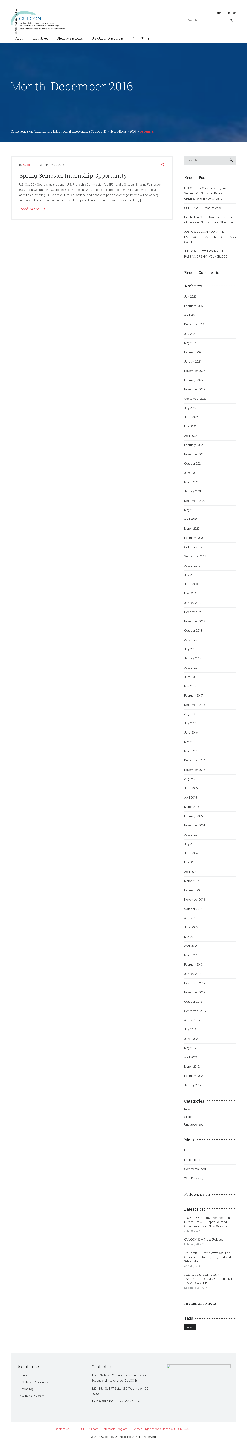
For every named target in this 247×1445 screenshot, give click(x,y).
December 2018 (194, 612)
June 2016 (191, 732)
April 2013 (190, 946)
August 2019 (192, 565)
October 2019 (193, 547)
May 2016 (190, 742)
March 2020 (191, 528)
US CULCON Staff (86, 1429)
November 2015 (194, 769)
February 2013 (193, 964)
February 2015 (193, 816)
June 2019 (191, 584)
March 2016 (191, 751)
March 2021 (191, 482)
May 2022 (190, 426)
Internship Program (31, 1395)
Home (23, 1375)
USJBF (231, 13)
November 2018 (194, 621)
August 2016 (192, 714)
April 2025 (190, 315)
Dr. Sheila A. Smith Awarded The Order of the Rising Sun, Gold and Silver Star (209, 219)
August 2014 (192, 834)
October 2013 (193, 909)
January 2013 (192, 974)
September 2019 (195, 556)
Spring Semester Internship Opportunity (73, 175)
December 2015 (194, 760)
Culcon (27, 165)
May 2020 (190, 510)
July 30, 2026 (192, 1230)
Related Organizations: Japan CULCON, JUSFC (162, 1429)
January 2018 (192, 658)
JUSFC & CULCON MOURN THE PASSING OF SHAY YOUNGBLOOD (205, 254)
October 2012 (193, 1001)
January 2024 (192, 361)
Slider (188, 1117)
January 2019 (192, 603)
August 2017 (192, 667)
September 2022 (195, 398)
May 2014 (190, 862)
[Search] (231, 20)
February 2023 (193, 380)
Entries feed (192, 1159)
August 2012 (192, 1020)
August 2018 (192, 640)
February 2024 (193, 352)
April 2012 (190, 1057)
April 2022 (190, 436)
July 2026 (190, 296)
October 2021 (193, 463)
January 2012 (192, 1085)
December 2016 (194, 705)
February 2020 (193, 538)
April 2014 (190, 872)
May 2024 (190, 343)
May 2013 (190, 936)
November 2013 (194, 899)
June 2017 (191, 677)
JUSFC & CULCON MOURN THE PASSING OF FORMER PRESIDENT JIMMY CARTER (210, 237)
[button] (162, 165)
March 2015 (191, 807)
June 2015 (191, 788)
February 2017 (193, 695)
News (188, 1109)
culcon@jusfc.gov (128, 1401)
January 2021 (192, 491)
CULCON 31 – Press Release (203, 208)
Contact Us (62, 1429)
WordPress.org (194, 1178)
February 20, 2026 (195, 1244)
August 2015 (192, 779)
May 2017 (190, 686)
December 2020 (194, 500)
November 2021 (194, 454)
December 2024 (194, 324)
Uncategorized (194, 1124)
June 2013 (191, 927)
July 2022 (190, 408)
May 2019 (190, 593)
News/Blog (26, 1389)
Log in (188, 1150)
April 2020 (190, 519)
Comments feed (195, 1169)
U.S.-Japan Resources (33, 1382)
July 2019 (190, 575)
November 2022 (194, 389)
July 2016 (190, 723)
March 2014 (191, 881)
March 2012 (191, 1066)
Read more (30, 208)
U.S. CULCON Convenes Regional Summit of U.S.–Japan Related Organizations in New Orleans (205, 193)
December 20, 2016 (51, 165)
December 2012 (194, 983)
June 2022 (191, 417)
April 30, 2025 (192, 1266)
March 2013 (191, 955)
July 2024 (190, 333)
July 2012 (190, 1029)
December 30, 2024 (196, 1287)
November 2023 (194, 371)
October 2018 (193, 630)
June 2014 (191, 853)
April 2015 (190, 797)
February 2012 (193, 1076)
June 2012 (191, 1039)
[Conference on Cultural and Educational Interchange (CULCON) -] (40, 21)
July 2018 (190, 649)
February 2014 (193, 890)
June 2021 (191, 473)
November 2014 (194, 825)
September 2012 (195, 1011)
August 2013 (192, 918)
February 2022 (193, 445)
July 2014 (190, 844)
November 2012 (194, 992)
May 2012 (190, 1048)
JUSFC (217, 13)
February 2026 (193, 306)
